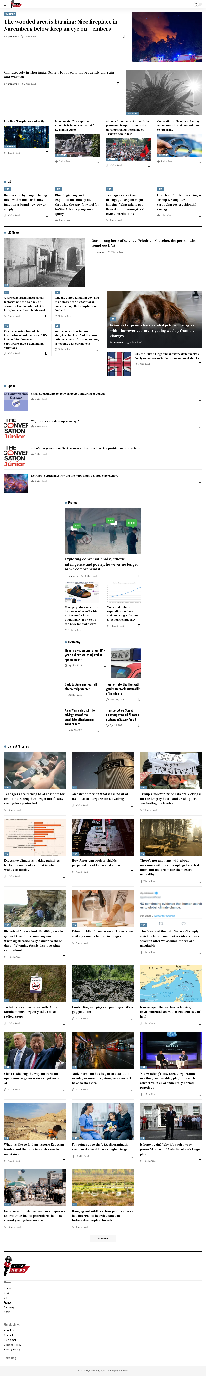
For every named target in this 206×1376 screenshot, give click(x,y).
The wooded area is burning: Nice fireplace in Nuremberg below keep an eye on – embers (60, 25)
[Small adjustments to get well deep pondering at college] (16, 401)
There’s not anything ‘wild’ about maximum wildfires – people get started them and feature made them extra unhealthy (169, 867)
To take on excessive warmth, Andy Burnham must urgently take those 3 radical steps (31, 1011)
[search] (188, 4)
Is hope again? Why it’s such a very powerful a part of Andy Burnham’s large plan (170, 1149)
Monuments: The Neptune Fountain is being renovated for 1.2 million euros (76, 125)
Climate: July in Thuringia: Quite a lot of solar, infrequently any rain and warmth (59, 74)
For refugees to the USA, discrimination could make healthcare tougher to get (101, 1146)
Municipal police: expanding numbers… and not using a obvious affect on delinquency (122, 613)
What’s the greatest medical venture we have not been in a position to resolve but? (85, 448)
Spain (11, 386)
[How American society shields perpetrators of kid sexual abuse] (103, 837)
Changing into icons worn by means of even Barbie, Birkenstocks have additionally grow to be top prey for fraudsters (81, 615)
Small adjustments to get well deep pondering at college (68, 394)
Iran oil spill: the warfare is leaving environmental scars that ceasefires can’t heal (171, 1011)
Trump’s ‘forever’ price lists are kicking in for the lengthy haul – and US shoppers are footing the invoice (171, 798)
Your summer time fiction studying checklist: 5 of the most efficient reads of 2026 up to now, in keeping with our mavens (77, 337)
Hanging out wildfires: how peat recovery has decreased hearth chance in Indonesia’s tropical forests (102, 1215)
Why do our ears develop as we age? (55, 421)
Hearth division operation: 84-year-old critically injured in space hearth (85, 655)
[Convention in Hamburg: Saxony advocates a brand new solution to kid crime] (179, 145)
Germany (10, 14)
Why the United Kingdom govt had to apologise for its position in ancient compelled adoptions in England (77, 304)
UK (6, 285)
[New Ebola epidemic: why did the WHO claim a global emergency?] (16, 483)
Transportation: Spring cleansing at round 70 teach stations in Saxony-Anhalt (122, 715)
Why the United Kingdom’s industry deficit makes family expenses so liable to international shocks (166, 356)
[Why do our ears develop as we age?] (16, 428)
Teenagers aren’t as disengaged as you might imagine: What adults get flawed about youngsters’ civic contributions (125, 204)
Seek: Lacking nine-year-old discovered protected (81, 686)
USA (7, 189)
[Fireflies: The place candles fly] (26, 137)
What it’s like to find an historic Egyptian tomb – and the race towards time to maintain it (34, 1149)
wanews (12, 36)
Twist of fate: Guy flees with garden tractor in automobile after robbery (123, 689)
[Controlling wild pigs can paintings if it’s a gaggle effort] (103, 983)
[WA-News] (16, 4)
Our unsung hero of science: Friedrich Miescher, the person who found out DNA (144, 243)
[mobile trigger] (7, 4)
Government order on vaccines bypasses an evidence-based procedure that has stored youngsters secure (34, 1215)
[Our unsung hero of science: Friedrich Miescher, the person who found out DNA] (44, 262)
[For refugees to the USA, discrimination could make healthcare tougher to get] (103, 1121)
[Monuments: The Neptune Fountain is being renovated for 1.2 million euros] (77, 145)
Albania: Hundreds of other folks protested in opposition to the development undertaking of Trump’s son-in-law (127, 127)
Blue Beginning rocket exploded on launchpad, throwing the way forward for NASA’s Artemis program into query (77, 204)
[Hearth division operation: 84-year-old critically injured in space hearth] (126, 663)
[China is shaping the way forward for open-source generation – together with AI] (35, 1050)
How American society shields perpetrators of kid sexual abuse (96, 862)
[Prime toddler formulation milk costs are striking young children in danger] (103, 908)
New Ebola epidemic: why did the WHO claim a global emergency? (74, 476)
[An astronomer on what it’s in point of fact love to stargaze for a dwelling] (103, 770)
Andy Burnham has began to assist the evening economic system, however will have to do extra (101, 1078)
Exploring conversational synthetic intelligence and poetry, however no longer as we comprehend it (101, 564)
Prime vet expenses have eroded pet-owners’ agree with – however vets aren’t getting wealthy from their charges (153, 330)
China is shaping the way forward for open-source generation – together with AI (33, 1078)
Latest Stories (18, 746)
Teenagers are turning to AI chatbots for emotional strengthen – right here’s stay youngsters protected (34, 798)
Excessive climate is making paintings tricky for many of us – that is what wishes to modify (32, 865)
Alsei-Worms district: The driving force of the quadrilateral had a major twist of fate (80, 717)
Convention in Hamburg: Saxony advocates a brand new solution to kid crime (178, 125)
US (9, 182)
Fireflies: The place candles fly (24, 121)
